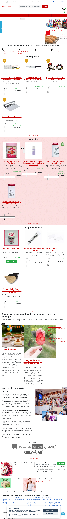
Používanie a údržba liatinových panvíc (52, 502)
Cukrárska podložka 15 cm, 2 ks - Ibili (55, 249)
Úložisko (31, 15)
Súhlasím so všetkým (50, 510)
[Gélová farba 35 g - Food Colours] (11, 237)
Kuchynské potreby (10, 15)
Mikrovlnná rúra (51, 331)
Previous (22, 19)
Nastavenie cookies (50, 513)
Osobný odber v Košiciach (33, 500)
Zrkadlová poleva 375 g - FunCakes (11, 162)
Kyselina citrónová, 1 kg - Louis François (11, 202)
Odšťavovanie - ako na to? (54, 327)
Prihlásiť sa (61, 463)
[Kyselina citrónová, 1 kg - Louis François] (11, 191)
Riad (5, 15)
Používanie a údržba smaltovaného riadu (52, 504)
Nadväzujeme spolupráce (20, 499)
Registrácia (62, 1)
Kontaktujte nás (49, 480)
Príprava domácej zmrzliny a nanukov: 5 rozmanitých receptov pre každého (33, 362)
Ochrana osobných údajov (8, 502)
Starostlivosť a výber (47, 497)
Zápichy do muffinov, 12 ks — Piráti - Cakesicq (55, 79)
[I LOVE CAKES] (25, 446)
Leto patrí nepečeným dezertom (9, 350)
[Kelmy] (50, 446)
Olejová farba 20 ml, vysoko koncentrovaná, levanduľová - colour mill (33, 163)
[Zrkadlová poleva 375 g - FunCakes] (11, 150)
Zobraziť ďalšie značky (33, 458)
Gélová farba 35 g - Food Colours (11, 249)
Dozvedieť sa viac (16, 480)
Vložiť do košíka (17, 90)
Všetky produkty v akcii (33, 135)
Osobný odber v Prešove (33, 504)
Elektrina (50, 335)
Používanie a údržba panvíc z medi (51, 500)
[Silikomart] (33, 452)
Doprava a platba (7, 2)
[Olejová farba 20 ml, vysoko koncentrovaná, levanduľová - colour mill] (33, 150)
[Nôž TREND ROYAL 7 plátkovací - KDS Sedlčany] (33, 67)
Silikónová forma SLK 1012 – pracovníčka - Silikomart (11, 79)
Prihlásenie (56, 1)
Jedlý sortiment (55, 15)
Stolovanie (36, 15)
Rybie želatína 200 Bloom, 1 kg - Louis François (55, 162)
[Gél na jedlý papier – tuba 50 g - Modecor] (33, 237)
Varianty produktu (11, 261)
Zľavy (2, 15)
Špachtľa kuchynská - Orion (11, 117)
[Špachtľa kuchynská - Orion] (11, 106)
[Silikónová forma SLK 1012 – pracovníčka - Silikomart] (11, 67)
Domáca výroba (19, 15)
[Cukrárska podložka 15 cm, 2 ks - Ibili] (55, 237)
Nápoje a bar (25, 15)
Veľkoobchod (13, 1)
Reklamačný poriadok (7, 500)
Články (3, 323)
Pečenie (41, 15)
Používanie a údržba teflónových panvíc (52, 505)
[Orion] (37, 446)
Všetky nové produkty (33, 223)
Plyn (49, 336)
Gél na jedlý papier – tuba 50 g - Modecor (33, 249)
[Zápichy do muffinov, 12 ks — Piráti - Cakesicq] (55, 67)
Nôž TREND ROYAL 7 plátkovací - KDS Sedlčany (33, 79)
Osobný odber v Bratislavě (33, 499)
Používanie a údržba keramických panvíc (52, 499)
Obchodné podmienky (7, 504)
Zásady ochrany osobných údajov (56, 469)
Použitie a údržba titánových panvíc (56, 341)
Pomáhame (17, 502)
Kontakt (3, 1)
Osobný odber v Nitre (32, 502)
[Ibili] (14, 446)
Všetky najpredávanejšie (33, 311)
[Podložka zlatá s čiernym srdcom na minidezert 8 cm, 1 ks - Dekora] (11, 278)
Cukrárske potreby (47, 15)
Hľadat (45, 6)
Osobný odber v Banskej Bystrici (35, 497)
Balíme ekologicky (18, 500)
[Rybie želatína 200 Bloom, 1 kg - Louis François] (55, 150)
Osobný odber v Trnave (32, 505)
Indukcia (50, 333)
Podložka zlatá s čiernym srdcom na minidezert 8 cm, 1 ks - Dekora (12, 290)
